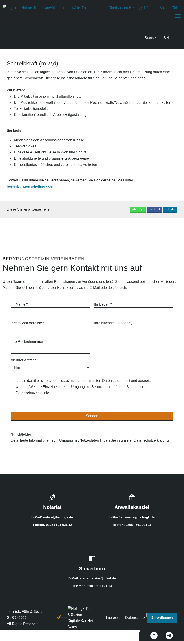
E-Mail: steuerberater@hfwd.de (92, 578)
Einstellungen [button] (162, 617)
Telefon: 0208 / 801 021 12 (52, 525)
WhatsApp (138, 209)
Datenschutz (135, 617)
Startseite (152, 38)
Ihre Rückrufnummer (27, 341)
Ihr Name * (19, 304)
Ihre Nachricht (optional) (113, 323)
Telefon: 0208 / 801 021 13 (92, 586)
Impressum (114, 617)
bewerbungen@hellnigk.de (30, 186)
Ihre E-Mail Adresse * (27, 323)
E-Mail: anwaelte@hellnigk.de (132, 517)
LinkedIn (169, 209)
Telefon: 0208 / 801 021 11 (131, 525)
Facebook (154, 209)
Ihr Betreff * (103, 304)
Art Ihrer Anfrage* (24, 360)
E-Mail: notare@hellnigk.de (52, 517)
